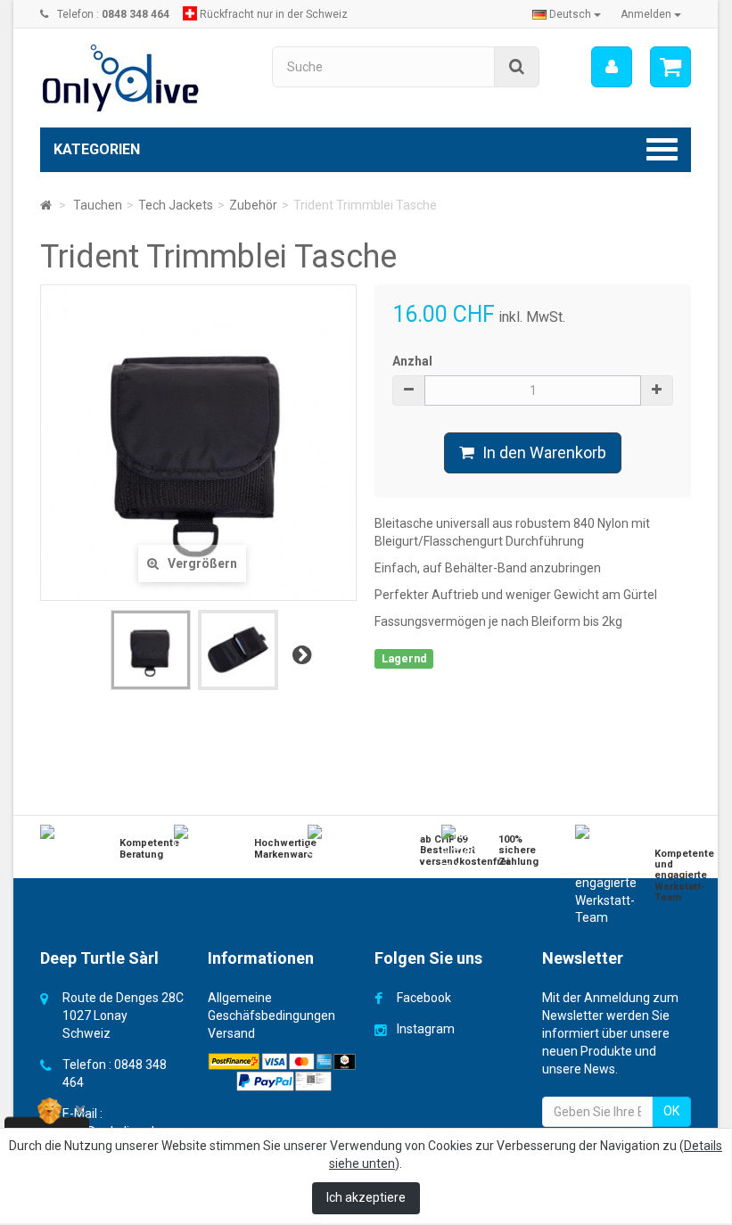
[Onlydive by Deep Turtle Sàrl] (142, 78)
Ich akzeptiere (366, 1197)
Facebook (424, 998)
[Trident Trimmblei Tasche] (150, 650)
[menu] (611, 66)
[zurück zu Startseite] (46, 205)
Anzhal (412, 361)
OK (671, 1111)
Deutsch (570, 14)
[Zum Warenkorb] (670, 66)
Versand (231, 1033)
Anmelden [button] (647, 14)
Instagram (426, 1029)
